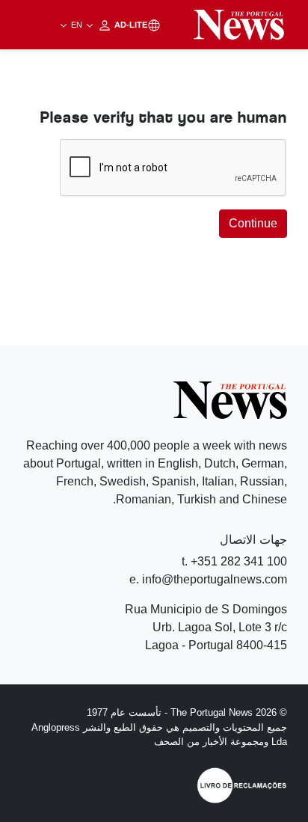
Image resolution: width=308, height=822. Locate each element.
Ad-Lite (108, 24)
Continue (253, 223)
